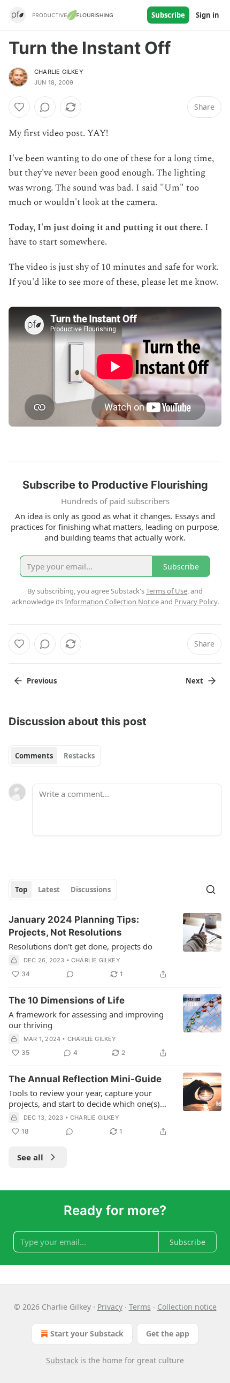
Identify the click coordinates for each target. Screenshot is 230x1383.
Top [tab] (21, 889)
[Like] (19, 107)
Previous (42, 681)
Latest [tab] (49, 889)
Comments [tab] (34, 756)
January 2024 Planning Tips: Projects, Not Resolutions (74, 926)
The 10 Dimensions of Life (67, 1000)
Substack (62, 1360)
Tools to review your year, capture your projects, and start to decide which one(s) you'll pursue (84, 1098)
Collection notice (187, 1307)
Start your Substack (87, 1333)
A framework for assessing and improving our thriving (86, 1019)
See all (30, 1157)
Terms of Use (166, 591)
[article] (115, 947)
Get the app (167, 1333)
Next (194, 681)
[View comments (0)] (45, 107)
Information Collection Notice (112, 601)
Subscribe (168, 15)
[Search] (210, 889)
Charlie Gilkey (58, 71)
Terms (140, 1307)
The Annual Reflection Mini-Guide (85, 1079)
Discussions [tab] (91, 889)
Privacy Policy (195, 601)
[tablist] (55, 755)
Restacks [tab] (79, 756)
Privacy (109, 1307)
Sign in (207, 15)
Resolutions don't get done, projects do (80, 946)
